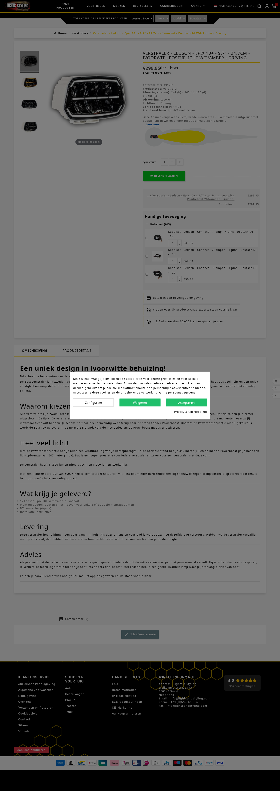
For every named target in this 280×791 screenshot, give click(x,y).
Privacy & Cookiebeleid (190, 412)
